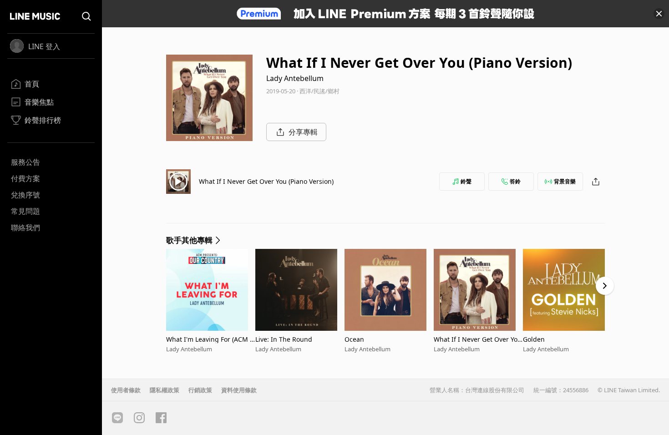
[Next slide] (605, 286)
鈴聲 (466, 181)
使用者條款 (126, 390)
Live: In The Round (283, 339)
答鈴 (515, 181)
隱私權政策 (164, 390)
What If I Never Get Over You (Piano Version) (266, 181)
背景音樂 (565, 181)
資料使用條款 (239, 390)
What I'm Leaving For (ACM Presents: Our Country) (209, 339)
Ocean (354, 339)
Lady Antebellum (295, 78)
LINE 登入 (44, 46)
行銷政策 (200, 390)
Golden (534, 339)
